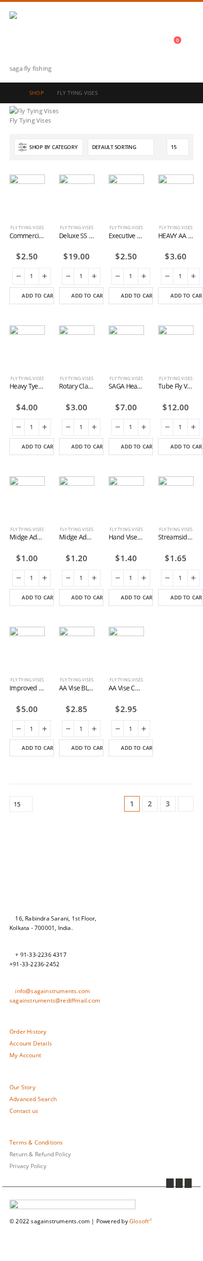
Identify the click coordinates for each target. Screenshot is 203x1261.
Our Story (22, 1087)
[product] (27, 192)
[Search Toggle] (172, 42)
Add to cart (37, 295)
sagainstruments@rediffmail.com (54, 1000)
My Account (25, 1055)
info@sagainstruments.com (52, 991)
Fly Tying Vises (27, 227)
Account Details (30, 1043)
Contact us (23, 1110)
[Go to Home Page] (12, 93)
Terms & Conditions (36, 1142)
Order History (28, 1031)
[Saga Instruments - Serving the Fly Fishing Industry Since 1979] (35, 37)
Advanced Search (33, 1099)
